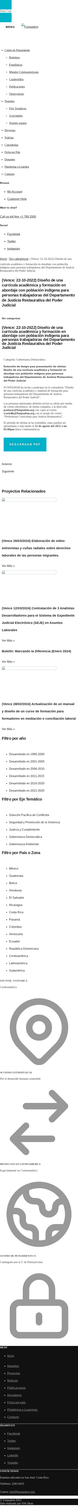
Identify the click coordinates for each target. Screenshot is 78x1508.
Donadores (14, 1395)
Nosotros (13, 1366)
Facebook (13, 234)
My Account (14, 191)
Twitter (11, 241)
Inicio (3, 258)
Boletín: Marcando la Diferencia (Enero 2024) (36, 651)
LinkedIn (12, 1455)
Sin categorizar (18, 258)
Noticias (12, 1380)
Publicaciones (16, 1387)
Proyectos (13, 1373)
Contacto (13, 1417)
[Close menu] (6, 4)
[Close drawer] (6, 17)
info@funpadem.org (22, 1491)
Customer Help (17, 198)
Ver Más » (8, 565)
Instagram (13, 248)
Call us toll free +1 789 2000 (18, 216)
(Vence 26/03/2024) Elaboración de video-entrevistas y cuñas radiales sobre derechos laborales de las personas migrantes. (36, 548)
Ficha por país (16, 1402)
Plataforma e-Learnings (22, 1409)
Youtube (12, 1462)
